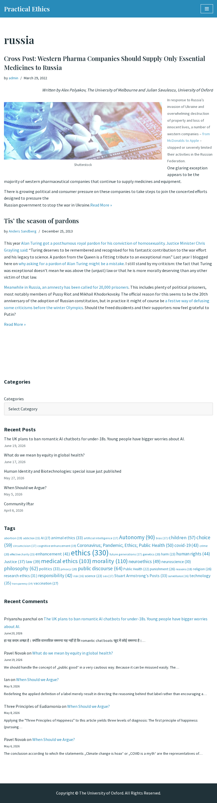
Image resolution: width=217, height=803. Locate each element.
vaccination (46, 583)
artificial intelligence (101, 538)
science (93, 576)
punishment (162, 569)
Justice (14, 561)
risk (78, 576)
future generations (126, 554)
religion (202, 569)
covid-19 (186, 545)
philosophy (21, 568)
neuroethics (145, 561)
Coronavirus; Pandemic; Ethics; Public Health (125, 545)
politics (49, 568)
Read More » (101, 205)
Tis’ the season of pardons (41, 220)
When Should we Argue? (25, 487)
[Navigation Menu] (207, 8)
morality (110, 561)
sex (108, 576)
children (182, 537)
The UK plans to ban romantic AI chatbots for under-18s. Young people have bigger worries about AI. (94, 438)
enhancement (52, 554)
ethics (90, 553)
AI (45, 538)
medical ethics (66, 561)
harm (168, 554)
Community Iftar (19, 503)
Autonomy (137, 537)
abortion (13, 538)
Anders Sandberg (23, 231)
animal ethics (67, 537)
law (33, 561)
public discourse (100, 568)
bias (162, 538)
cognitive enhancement (56, 546)
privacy (69, 569)
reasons (184, 569)
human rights (193, 554)
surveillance (178, 576)
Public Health (136, 569)
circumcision (25, 546)
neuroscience (176, 561)
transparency (22, 583)
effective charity (22, 554)
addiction (31, 538)
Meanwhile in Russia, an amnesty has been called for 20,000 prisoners (66, 287)
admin (13, 78)
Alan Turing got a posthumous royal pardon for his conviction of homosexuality (93, 243)
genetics (151, 554)
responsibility (55, 575)
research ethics (20, 575)
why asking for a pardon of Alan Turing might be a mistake (71, 263)
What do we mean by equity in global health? (44, 455)
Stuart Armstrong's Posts (140, 575)
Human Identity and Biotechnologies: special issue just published (62, 471)
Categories (14, 398)
